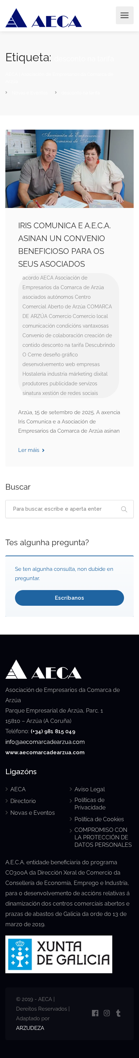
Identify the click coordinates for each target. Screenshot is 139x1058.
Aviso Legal (89, 789)
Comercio (60, 316)
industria (57, 374)
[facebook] (95, 1013)
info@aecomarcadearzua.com (45, 742)
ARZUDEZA (30, 1028)
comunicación (38, 326)
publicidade (63, 383)
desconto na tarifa (62, 345)
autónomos (60, 297)
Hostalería (34, 374)
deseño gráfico (60, 355)
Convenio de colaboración (52, 335)
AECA (46, 278)
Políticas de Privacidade (89, 804)
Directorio (23, 801)
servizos (88, 383)
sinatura (31, 393)
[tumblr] (118, 1013)
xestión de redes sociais (70, 393)
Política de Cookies (99, 819)
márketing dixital (88, 374)
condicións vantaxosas (82, 326)
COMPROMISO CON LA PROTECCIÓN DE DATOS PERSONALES (103, 837)
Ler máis (29, 450)
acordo (30, 278)
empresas (88, 364)
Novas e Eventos (32, 812)
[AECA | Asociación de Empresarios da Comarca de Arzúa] (43, 19)
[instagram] (106, 1013)
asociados (34, 297)
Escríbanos (69, 598)
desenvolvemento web (48, 364)
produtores (35, 383)
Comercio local (90, 316)
